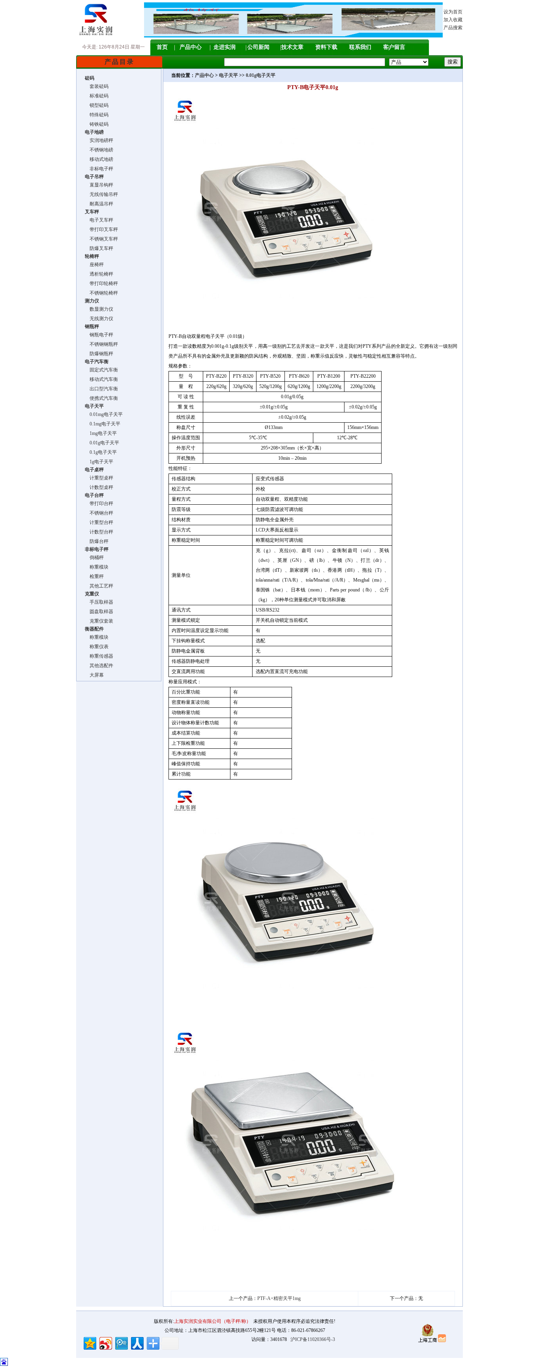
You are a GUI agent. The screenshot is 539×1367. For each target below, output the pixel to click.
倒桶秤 (94, 557)
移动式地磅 (99, 159)
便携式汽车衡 (101, 398)
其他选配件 (99, 665)
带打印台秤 (99, 503)
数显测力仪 (99, 309)
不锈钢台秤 (99, 513)
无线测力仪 (99, 318)
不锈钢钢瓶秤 (101, 344)
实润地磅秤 (99, 140)
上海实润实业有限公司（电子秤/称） (212, 1321)
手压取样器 (99, 602)
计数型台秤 (99, 532)
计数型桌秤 (99, 487)
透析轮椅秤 (99, 274)
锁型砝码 (97, 105)
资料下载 (326, 47)
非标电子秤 (99, 169)
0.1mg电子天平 (102, 424)
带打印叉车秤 (101, 229)
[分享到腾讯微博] (121, 1342)
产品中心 (191, 47)
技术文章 (292, 47)
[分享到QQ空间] (89, 1342)
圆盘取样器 (99, 611)
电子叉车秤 (99, 220)
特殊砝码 (97, 114)
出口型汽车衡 (101, 389)
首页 (162, 47)
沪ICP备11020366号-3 (312, 1339)
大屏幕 (94, 675)
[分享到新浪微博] (105, 1342)
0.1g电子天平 (101, 452)
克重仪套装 (99, 621)
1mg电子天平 (101, 433)
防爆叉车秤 (99, 248)
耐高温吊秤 (99, 204)
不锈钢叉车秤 (101, 239)
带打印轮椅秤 (101, 283)
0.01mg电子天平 (104, 414)
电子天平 (228, 75)
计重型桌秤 (99, 478)
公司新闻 (258, 47)
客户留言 (394, 47)
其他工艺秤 (99, 586)
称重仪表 (97, 646)
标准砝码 (97, 96)
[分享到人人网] (136, 1342)
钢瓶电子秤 (99, 335)
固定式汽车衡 (101, 370)
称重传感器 (99, 656)
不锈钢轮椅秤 (101, 293)
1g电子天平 (99, 461)
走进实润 (224, 47)
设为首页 (453, 12)
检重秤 (94, 576)
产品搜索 (453, 27)
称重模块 (97, 567)
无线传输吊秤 (101, 194)
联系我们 (360, 47)
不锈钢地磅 (99, 150)
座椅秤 (94, 264)
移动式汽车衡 (101, 379)
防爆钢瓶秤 (99, 353)
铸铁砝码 (97, 124)
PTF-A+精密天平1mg (279, 1298)
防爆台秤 (97, 541)
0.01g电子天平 (102, 443)
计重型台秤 (99, 522)
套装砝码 (97, 86)
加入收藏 (453, 19)
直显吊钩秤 (99, 185)
